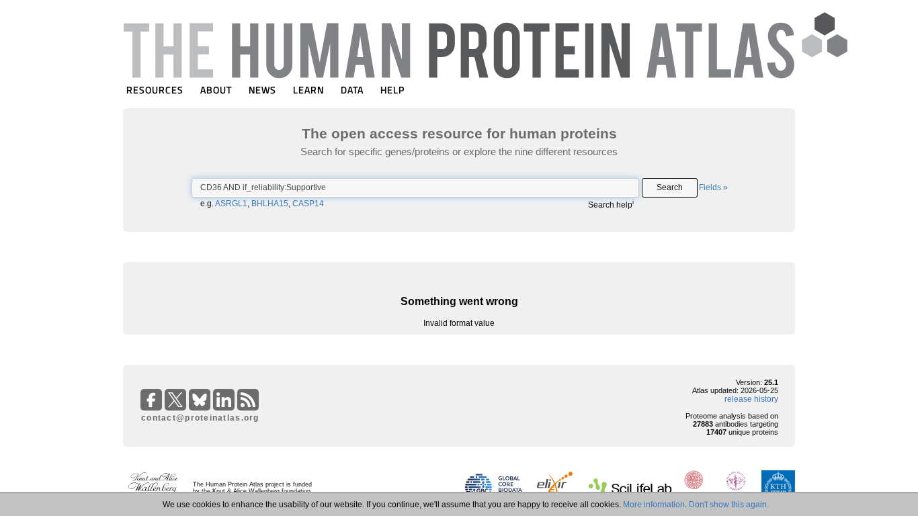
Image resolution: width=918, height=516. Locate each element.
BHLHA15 (269, 203)
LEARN (308, 90)
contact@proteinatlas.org (200, 418)
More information (654, 504)
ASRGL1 (231, 203)
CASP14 (308, 203)
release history (751, 399)
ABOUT (216, 90)
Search (670, 187)
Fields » (713, 187)
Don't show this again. (729, 504)
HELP (392, 90)
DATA (352, 90)
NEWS (262, 90)
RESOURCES (154, 90)
